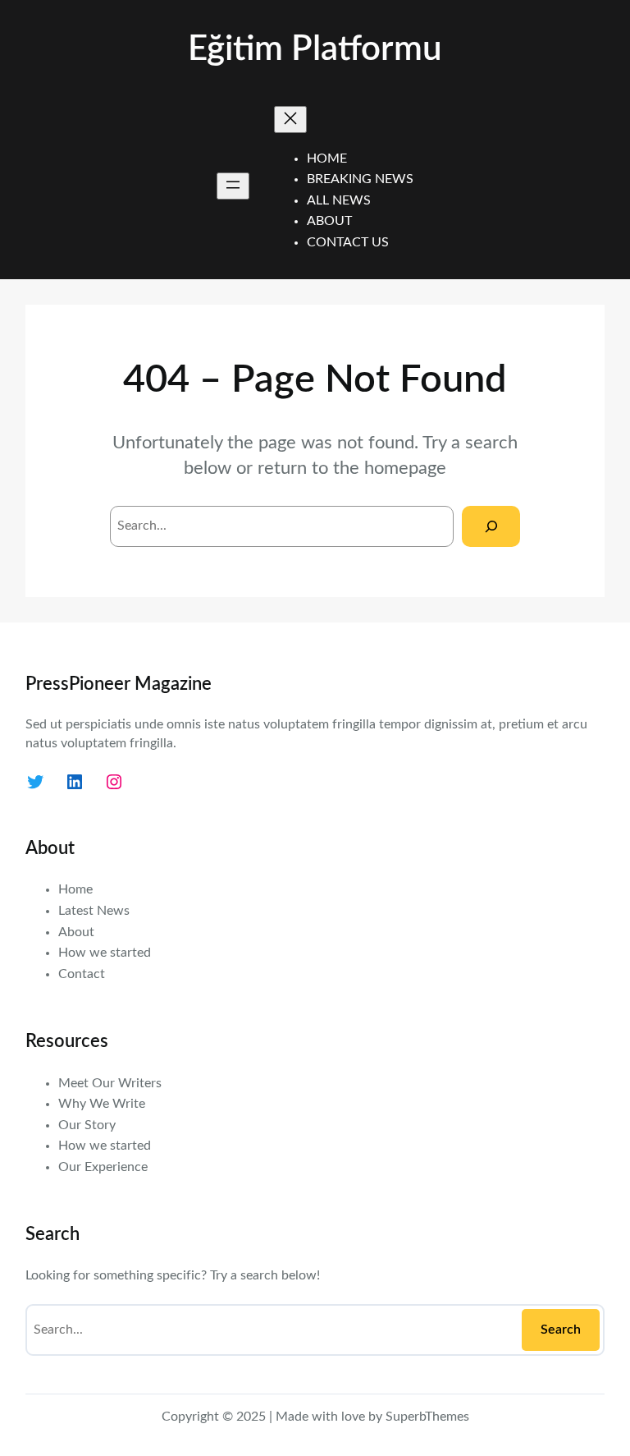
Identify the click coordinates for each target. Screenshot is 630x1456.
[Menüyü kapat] (290, 119)
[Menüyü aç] (233, 186)
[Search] (491, 526)
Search (561, 1329)
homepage (405, 468)
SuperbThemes (427, 1416)
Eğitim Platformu (315, 49)
